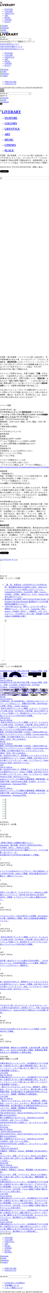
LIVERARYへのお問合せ (15, 1283)
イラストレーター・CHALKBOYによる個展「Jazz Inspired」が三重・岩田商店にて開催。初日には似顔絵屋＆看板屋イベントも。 (24, 918)
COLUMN (9, 11)
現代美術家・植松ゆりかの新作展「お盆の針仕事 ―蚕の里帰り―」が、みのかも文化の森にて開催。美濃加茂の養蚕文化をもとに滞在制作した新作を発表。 (24, 1050)
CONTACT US (10, 84)
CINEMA (8, 20)
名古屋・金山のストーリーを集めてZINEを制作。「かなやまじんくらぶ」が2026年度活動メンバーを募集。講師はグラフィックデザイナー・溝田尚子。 (24, 963)
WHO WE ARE (10, 82)
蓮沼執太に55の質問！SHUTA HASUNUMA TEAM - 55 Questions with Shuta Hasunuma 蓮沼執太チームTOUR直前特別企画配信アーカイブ (27, 601)
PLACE (7, 22)
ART (6, 16)
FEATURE (9, 9)
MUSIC (7, 18)
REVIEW (8, 1252)
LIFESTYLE (9, 13)
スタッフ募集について (14, 1288)
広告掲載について (12, 1285)
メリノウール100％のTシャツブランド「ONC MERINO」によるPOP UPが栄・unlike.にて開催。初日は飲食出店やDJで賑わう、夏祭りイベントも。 (24, 873)
